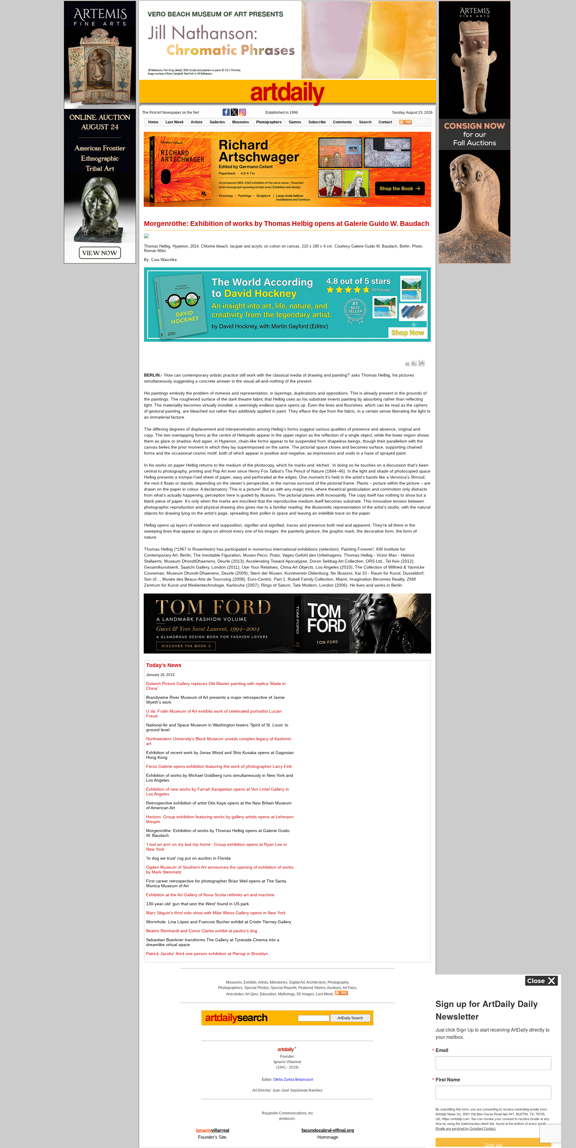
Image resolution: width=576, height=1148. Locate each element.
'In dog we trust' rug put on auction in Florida (188, 858)
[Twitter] (234, 115)
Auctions (334, 988)
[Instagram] (242, 115)
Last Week (175, 122)
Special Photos (256, 988)
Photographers (269, 122)
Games (295, 122)
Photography (338, 982)
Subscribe (317, 122)
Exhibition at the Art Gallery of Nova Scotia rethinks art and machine (210, 894)
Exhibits (250, 982)
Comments (342, 122)
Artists (196, 122)
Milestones (278, 982)
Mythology (286, 994)
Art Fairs (349, 988)
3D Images (305, 994)
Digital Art (297, 982)
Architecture (316, 982)
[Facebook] (226, 115)
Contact (385, 122)
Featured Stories (312, 988)
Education (268, 994)
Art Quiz (251, 994)
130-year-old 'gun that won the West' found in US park (197, 903)
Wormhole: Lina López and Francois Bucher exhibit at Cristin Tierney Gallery (218, 921)
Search (365, 122)
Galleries (217, 122)
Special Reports (284, 988)
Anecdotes (235, 994)
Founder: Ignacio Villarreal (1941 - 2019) (287, 1061)
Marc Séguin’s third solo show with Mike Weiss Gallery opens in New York (216, 912)
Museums (240, 122)
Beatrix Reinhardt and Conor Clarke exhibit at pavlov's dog (201, 930)
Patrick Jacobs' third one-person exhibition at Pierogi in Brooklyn (207, 953)
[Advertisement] (362, 704)
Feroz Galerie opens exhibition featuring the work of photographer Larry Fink (219, 766)
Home (153, 122)
